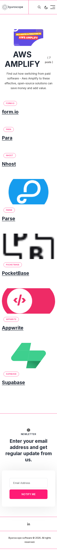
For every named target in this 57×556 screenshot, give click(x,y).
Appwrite (11, 319)
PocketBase (12, 264)
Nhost (9, 155)
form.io (10, 103)
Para (8, 129)
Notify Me (28, 494)
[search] (39, 7)
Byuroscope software (20, 537)
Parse (9, 210)
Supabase (11, 374)
